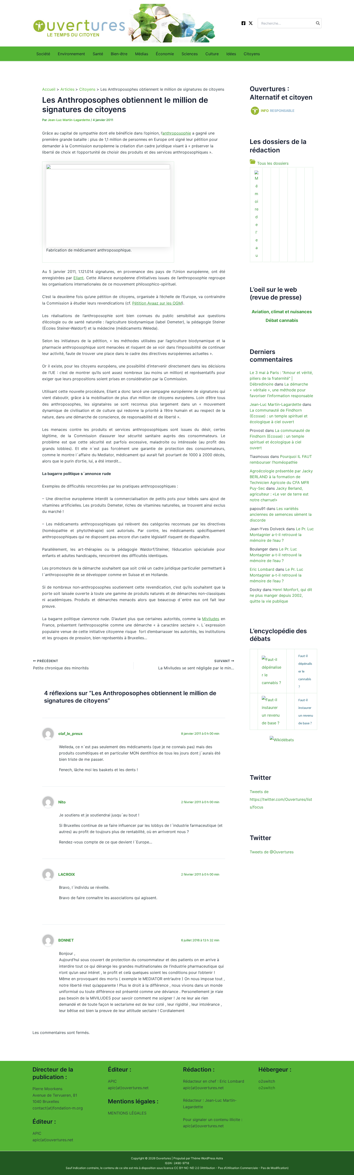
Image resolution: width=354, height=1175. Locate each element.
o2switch (266, 1087)
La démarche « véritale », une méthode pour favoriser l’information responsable (281, 390)
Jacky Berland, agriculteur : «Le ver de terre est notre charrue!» (279, 494)
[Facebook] (243, 23)
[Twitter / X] (251, 23)
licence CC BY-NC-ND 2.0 (181, 1168)
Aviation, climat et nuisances (282, 311)
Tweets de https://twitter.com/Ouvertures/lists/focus (281, 799)
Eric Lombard (262, 569)
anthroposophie (176, 133)
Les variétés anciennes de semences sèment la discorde (281, 514)
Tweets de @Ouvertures (272, 851)
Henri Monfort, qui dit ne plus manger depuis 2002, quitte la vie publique (281, 595)
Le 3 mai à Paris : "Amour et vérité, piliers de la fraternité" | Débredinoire (281, 378)
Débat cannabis (282, 320)
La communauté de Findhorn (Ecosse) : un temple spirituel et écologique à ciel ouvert (279, 416)
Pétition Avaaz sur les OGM (157, 303)
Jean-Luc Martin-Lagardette (275, 404)
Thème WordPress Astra (207, 1158)
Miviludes (210, 618)
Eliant (78, 277)
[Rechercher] (318, 23)
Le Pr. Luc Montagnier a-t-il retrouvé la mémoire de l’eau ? (282, 534)
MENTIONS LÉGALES (127, 1113)
